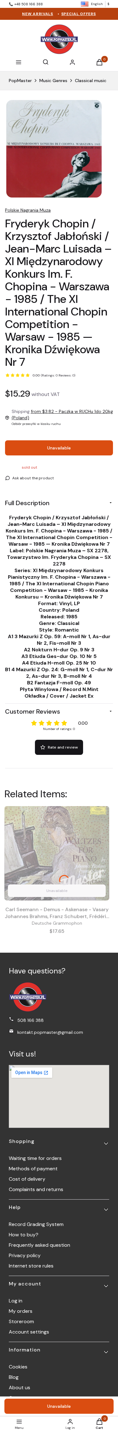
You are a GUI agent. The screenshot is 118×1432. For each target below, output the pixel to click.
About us (19, 1387)
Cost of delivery (27, 1179)
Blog (14, 1377)
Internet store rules (31, 1265)
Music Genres (53, 80)
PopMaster (20, 80)
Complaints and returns (36, 1189)
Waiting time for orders (35, 1158)
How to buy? (23, 1234)
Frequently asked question (39, 1245)
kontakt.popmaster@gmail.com (50, 1032)
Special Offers (78, 13)
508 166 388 (30, 1020)
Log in (15, 1300)
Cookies (18, 1366)
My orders (20, 1311)
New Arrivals (37, 13)
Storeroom (21, 1321)
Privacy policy (25, 1255)
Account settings (29, 1332)
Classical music (90, 80)
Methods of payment (33, 1168)
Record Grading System (36, 1224)
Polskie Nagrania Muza (28, 210)
